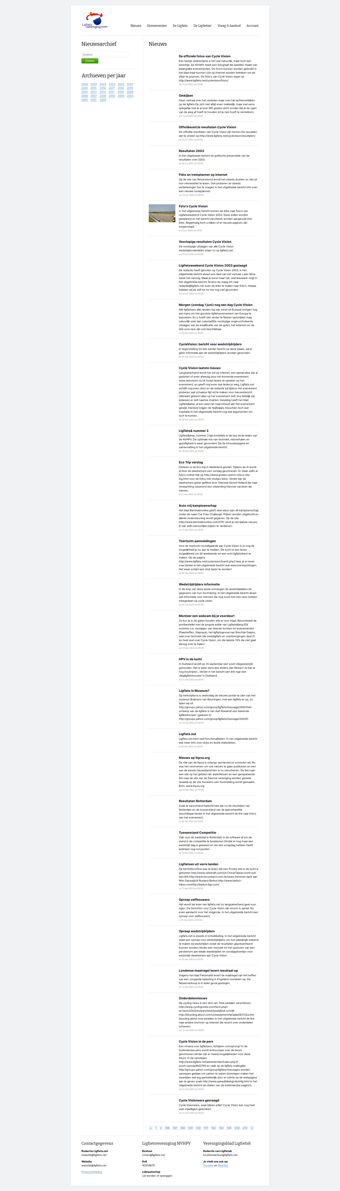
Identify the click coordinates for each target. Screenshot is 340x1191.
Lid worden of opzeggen (157, 1175)
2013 (93, 92)
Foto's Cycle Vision (193, 206)
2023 (112, 84)
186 (167, 1128)
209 (237, 1128)
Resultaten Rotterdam (195, 801)
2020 (84, 88)
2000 (103, 99)
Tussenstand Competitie (197, 832)
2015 (130, 88)
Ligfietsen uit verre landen (198, 864)
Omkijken (186, 95)
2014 (84, 92)
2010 (121, 92)
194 (229, 1128)
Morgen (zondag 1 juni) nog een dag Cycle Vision (216, 305)
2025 (93, 84)
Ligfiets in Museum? (194, 691)
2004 (121, 96)
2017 (112, 88)
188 (182, 1128)
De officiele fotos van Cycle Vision (205, 56)
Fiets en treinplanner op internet (203, 174)
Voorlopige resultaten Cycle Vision (205, 241)
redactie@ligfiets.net (94, 1155)
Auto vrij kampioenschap (198, 505)
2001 (93, 99)
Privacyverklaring (91, 1171)
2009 (130, 92)
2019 (93, 88)
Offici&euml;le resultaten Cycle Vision (207, 127)
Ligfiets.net (187, 734)
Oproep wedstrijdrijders (197, 931)
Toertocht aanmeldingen (197, 541)
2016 (121, 88)
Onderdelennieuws (193, 998)
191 (206, 1128)
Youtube (208, 1165)
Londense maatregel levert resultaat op (208, 970)
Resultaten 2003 (191, 151)
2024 (103, 84)
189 (190, 1128)
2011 (111, 92)
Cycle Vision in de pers (196, 1041)
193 (221, 1128)
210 (245, 1128)
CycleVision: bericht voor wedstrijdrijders (210, 344)
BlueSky (223, 1165)
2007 (93, 96)
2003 (130, 96)
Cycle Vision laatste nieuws (200, 368)
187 (175, 1128)
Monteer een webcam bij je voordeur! (207, 616)
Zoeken (90, 60)
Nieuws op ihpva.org (194, 758)
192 (213, 1128)
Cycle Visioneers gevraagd (199, 1100)
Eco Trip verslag (191, 462)
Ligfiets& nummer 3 (193, 431)
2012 (103, 92)
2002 (84, 99)
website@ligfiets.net (93, 1165)
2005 (112, 96)
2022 (121, 84)
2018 (103, 88)
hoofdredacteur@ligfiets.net (220, 1155)
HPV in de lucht (190, 659)
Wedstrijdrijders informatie (199, 584)
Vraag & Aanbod (229, 26)
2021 (130, 84)
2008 (84, 96)
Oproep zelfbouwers (194, 899)
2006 (103, 96)
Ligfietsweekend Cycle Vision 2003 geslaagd (213, 265)
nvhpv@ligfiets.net (153, 1155)
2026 (84, 84)
